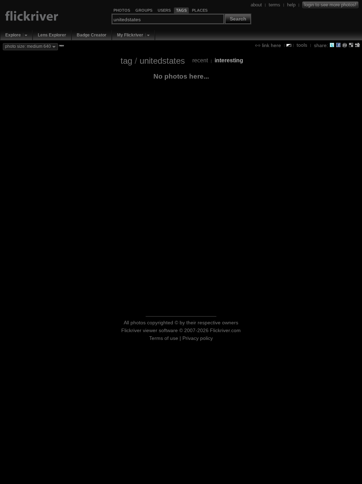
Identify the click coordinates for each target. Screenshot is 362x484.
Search (238, 19)
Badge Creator (91, 35)
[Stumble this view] (344, 45)
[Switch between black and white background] (288, 45)
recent (200, 60)
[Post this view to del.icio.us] (351, 45)
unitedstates (162, 61)
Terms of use (163, 338)
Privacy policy (197, 338)
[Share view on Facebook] (338, 45)
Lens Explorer (52, 35)
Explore (13, 35)
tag (126, 61)
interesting (229, 60)
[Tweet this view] (331, 45)
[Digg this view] (357, 45)
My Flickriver (130, 35)
